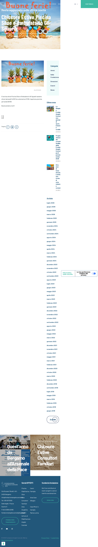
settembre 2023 (52, 276)
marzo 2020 (51, 376)
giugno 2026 (51, 207)
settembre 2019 (52, 388)
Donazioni (54, 81)
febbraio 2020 (52, 380)
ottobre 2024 (51, 230)
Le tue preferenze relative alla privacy (83, 273)
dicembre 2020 (52, 368)
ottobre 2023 (51, 272)
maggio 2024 (51, 245)
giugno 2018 (51, 411)
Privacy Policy (45, 538)
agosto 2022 (51, 326)
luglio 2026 (50, 203)
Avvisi (53, 70)
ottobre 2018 (51, 407)
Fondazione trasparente (10, 521)
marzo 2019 (51, 399)
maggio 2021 (51, 357)
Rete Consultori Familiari (25, 501)
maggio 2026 (51, 210)
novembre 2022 (52, 314)
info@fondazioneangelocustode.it (12, 497)
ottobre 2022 (51, 318)
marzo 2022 (51, 337)
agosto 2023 (51, 280)
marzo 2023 (51, 299)
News (53, 90)
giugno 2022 (51, 330)
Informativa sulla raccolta (68, 273)
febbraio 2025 (52, 218)
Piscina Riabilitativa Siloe (25, 491)
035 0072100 (8, 500)
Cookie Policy (55, 538)
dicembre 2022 (52, 311)
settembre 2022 (52, 322)
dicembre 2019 (52, 384)
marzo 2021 (51, 361)
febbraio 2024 (52, 257)
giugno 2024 (51, 241)
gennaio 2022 (51, 341)
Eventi (53, 86)
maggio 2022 (51, 334)
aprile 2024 (51, 249)
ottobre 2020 (51, 372)
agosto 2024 (51, 237)
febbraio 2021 (51, 364)
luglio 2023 (50, 284)
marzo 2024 (51, 253)
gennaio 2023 (51, 307)
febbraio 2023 (52, 303)
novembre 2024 (52, 226)
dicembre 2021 (52, 345)
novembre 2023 (52, 268)
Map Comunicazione (7, 540)
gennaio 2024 (51, 261)
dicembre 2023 (52, 264)
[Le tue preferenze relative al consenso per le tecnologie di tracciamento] (3, 543)
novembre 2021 (52, 349)
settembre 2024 (52, 233)
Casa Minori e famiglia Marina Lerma (34, 510)
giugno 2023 (51, 287)
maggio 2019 (51, 395)
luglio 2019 (50, 391)
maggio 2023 (51, 291)
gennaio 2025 (51, 222)
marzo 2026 (51, 214)
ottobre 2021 (51, 353)
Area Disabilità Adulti (25, 510)
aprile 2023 (51, 295)
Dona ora (50, 500)
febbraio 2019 (51, 403)
